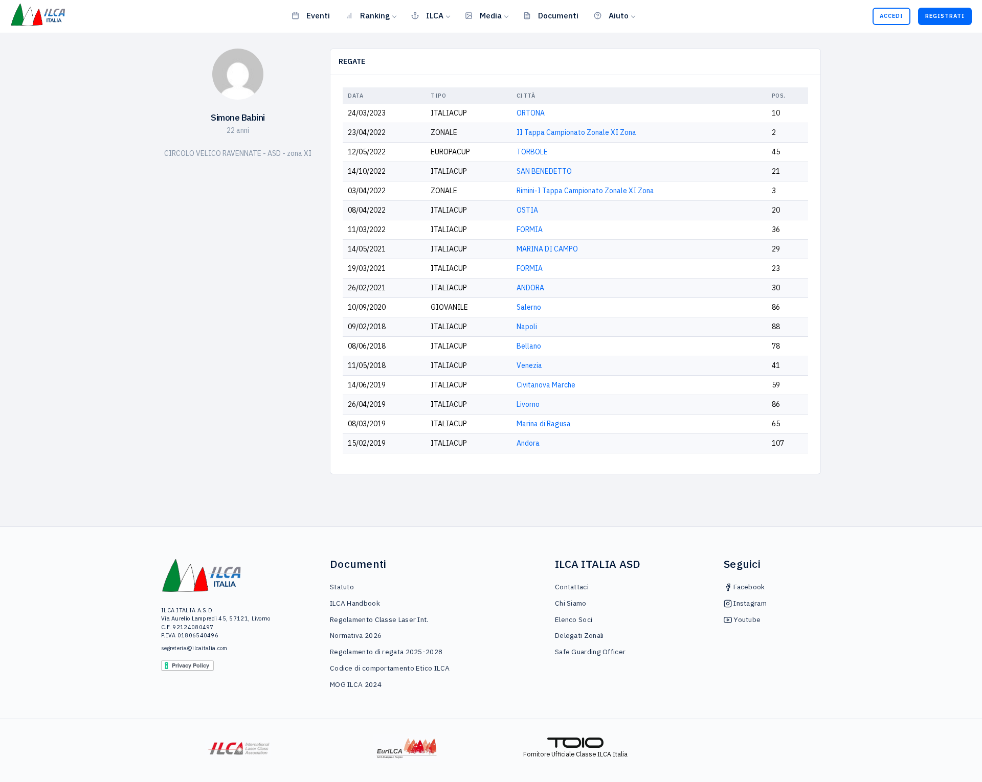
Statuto (342, 586)
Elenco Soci (573, 619)
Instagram (749, 603)
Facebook (748, 586)
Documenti (558, 15)
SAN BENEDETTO (544, 171)
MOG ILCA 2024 (356, 684)
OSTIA (527, 210)
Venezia (529, 365)
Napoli (527, 326)
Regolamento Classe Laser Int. (379, 619)
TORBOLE (532, 151)
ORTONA (531, 113)
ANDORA (530, 287)
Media (491, 15)
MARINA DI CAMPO (547, 249)
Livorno (528, 404)
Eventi (318, 15)
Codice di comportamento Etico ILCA (390, 668)
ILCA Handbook (355, 603)
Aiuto (619, 15)
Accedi (891, 15)
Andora (528, 443)
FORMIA (530, 229)
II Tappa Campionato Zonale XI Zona (576, 132)
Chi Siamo (571, 603)
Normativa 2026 (356, 635)
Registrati (945, 15)
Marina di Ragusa (544, 423)
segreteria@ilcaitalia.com (194, 648)
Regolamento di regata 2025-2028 (386, 651)
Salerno (529, 307)
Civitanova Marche (546, 384)
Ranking (375, 15)
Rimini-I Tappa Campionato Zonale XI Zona (585, 190)
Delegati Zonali (579, 635)
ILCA (434, 15)
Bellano (529, 346)
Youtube (746, 619)
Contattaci (572, 586)
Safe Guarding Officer (590, 651)
